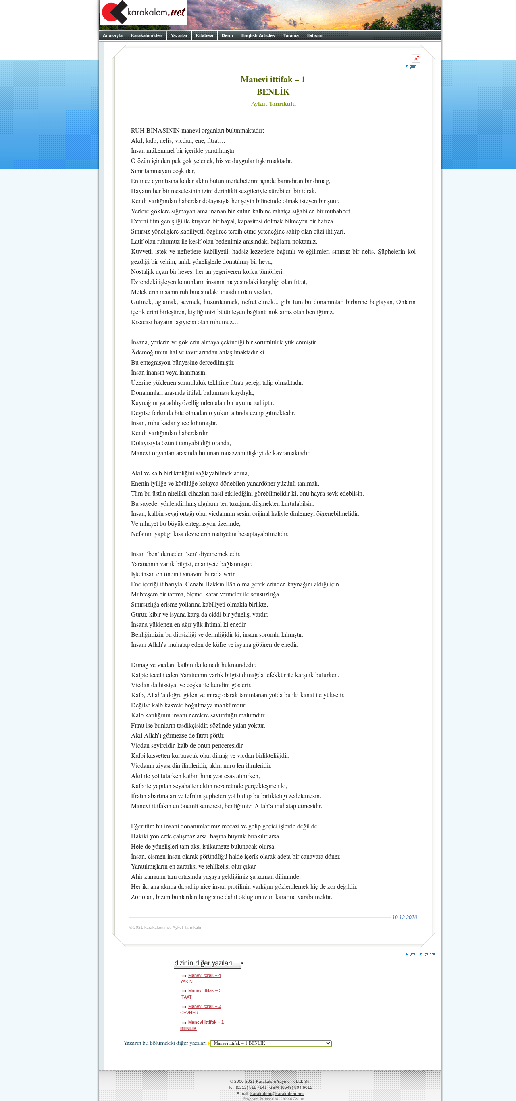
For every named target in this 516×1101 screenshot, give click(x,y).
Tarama (291, 35)
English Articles (258, 35)
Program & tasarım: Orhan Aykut (273, 1099)
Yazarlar (179, 35)
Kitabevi (204, 35)
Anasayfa (113, 35)
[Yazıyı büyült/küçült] (416, 58)
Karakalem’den (146, 35)
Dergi (227, 35)
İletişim (314, 35)
